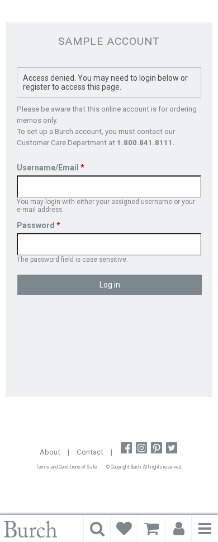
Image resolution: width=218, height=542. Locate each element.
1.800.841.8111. (146, 142)
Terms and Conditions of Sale (66, 467)
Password (38, 225)
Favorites (124, 528)
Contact (90, 452)
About (50, 452)
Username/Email (50, 167)
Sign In (178, 528)
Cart (151, 528)
